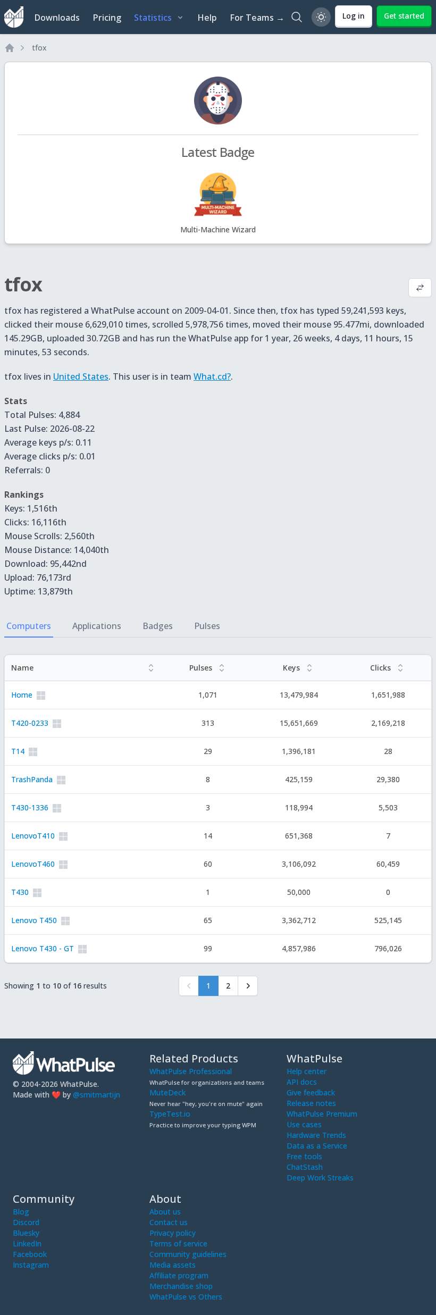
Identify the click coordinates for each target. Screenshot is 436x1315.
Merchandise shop (181, 1286)
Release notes (311, 1103)
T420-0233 (29, 723)
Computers (28, 626)
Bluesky (26, 1233)
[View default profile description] (420, 288)
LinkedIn (27, 1243)
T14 (17, 751)
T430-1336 (29, 807)
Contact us (168, 1222)
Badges (157, 626)
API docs (302, 1082)
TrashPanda (32, 779)
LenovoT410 (33, 836)
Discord (26, 1222)
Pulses (207, 626)
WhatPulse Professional (190, 1071)
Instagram (31, 1265)
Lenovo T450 (34, 920)
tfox (39, 48)
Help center (306, 1071)
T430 (20, 892)
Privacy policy (172, 1233)
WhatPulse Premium (322, 1114)
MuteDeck (167, 1092)
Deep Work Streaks (320, 1177)
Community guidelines (188, 1254)
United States (80, 376)
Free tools (304, 1156)
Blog (21, 1212)
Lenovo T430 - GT (42, 948)
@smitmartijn (96, 1095)
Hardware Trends (316, 1135)
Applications (96, 626)
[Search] (296, 17)
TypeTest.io (169, 1114)
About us (165, 1212)
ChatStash (305, 1167)
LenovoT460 (33, 864)
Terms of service (178, 1243)
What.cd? (212, 376)
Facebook (30, 1254)
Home (21, 695)
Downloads (57, 17)
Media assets (172, 1265)
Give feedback (311, 1092)
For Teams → (257, 17)
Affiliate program (178, 1275)
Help (207, 17)
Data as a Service (317, 1146)
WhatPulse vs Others (185, 1297)
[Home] (9, 48)
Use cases (304, 1124)
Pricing (107, 17)
